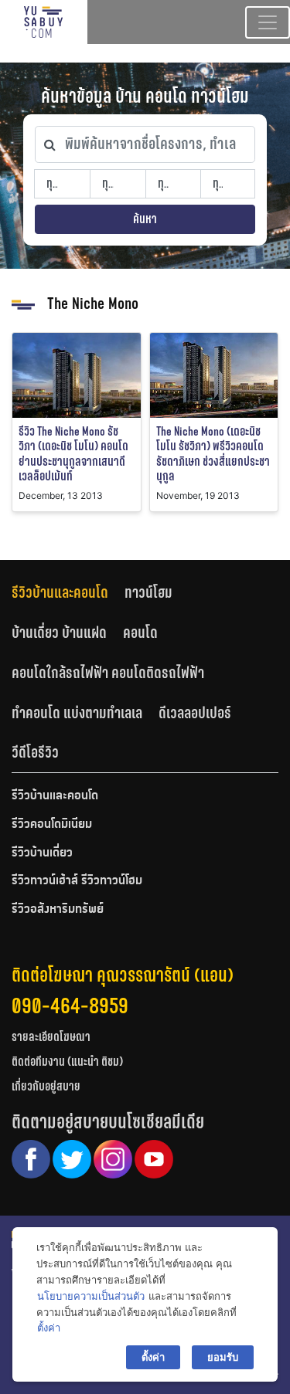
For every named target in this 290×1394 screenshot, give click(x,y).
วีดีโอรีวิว (35, 752)
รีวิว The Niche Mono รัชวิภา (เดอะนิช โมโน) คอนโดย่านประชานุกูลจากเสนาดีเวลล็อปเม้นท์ (73, 453)
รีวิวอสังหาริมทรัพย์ (58, 910)
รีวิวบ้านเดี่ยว (42, 853)
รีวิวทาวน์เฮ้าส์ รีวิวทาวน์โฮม (77, 881)
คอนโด (140, 632)
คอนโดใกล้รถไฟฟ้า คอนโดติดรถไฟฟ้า (108, 672)
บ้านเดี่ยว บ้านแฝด (59, 632)
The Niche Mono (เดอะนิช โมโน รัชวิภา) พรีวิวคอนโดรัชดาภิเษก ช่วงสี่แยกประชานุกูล (213, 453)
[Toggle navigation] (267, 22)
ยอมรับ (222, 1357)
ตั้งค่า (48, 1327)
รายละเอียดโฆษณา (51, 1037)
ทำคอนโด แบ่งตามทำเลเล (77, 713)
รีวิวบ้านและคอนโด (60, 592)
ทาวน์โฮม (148, 592)
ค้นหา (145, 219)
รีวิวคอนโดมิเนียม (52, 825)
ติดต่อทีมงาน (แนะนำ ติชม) (67, 1061)
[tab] (68, 592)
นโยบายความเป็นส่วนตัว (91, 1296)
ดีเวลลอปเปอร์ (195, 713)
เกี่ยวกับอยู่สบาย (46, 1086)
